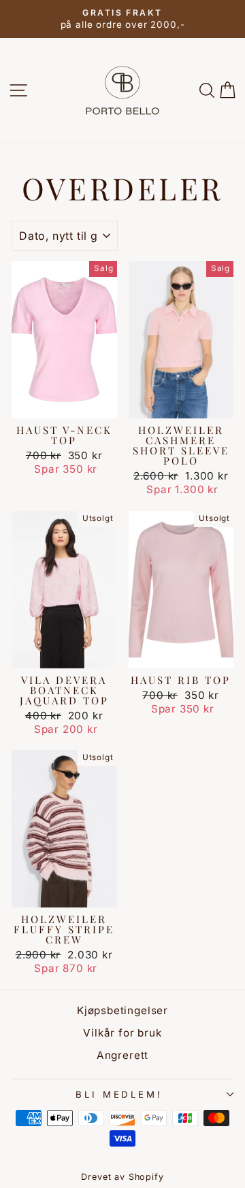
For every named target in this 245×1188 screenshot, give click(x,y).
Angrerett (122, 1055)
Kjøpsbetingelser (122, 1010)
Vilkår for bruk (122, 1032)
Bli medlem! (119, 1094)
